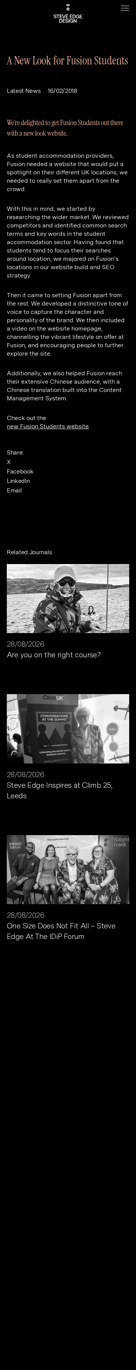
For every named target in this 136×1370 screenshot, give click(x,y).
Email (14, 490)
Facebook (20, 471)
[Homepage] (68, 13)
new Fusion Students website (48, 426)
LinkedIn (18, 480)
